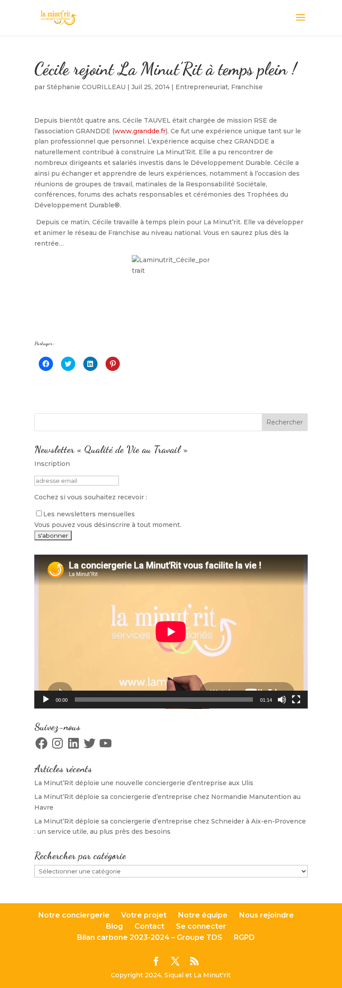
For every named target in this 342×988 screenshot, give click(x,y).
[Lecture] (45, 699)
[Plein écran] (296, 699)
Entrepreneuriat (201, 87)
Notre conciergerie (74, 915)
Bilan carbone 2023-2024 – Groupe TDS (149, 937)
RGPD (244, 937)
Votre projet (144, 915)
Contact (149, 926)
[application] (171, 632)
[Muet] (281, 699)
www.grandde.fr (140, 131)
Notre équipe (203, 915)
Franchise (247, 87)
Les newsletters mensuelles (89, 514)
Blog (114, 926)
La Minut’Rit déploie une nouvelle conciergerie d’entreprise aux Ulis (143, 783)
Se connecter (201, 926)
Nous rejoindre (266, 915)
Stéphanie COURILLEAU (86, 87)
